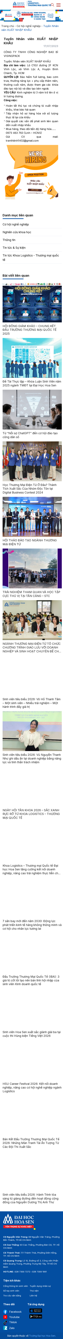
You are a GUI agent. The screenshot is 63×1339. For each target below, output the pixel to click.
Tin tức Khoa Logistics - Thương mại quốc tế (31, 257)
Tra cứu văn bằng (12, 1295)
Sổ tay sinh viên (11, 1290)
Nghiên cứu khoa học (17, 232)
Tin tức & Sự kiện (14, 247)
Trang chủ (7, 26)
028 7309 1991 (39, 1271)
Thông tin (9, 240)
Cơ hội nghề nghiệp (29, 26)
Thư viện (34, 1290)
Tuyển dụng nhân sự (40, 1286)
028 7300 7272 (22, 1271)
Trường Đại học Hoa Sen (42, 1335)
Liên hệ (33, 1295)
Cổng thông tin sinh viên (15, 1286)
